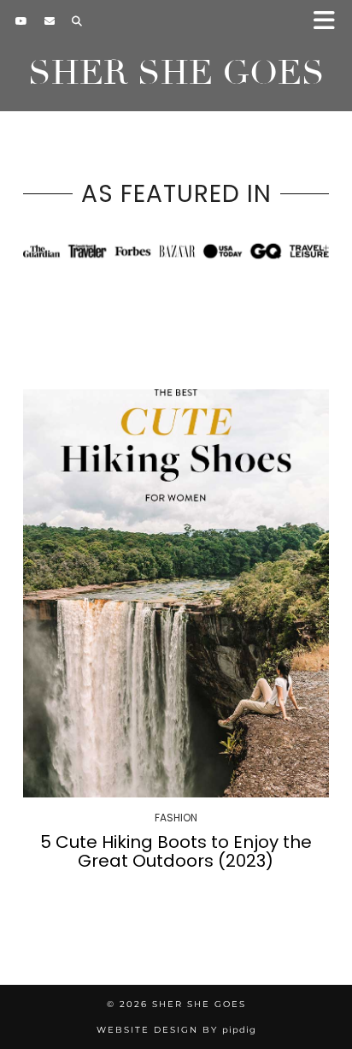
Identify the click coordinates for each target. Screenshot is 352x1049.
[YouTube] (21, 21)
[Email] (49, 21)
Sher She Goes (176, 72)
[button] (329, 22)
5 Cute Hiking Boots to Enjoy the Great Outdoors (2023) (176, 851)
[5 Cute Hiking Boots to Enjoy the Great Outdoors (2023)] (176, 593)
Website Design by (176, 1029)
